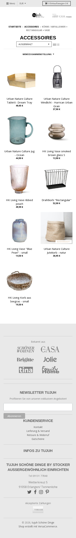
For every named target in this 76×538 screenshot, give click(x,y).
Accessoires (31, 26)
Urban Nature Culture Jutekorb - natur (57, 250)
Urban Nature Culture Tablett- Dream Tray (20, 100)
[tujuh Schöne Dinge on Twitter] (29, 492)
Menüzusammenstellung (37, 54)
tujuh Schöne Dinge (43, 522)
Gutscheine (38, 439)
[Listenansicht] (58, 44)
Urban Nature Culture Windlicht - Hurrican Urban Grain (56, 102)
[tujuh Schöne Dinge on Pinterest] (47, 492)
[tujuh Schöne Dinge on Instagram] (41, 492)
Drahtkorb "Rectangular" (56, 200)
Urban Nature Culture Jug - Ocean (19, 153)
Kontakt (38, 427)
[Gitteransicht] (54, 44)
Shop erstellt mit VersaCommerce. (38, 526)
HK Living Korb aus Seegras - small (19, 299)
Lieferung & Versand (38, 431)
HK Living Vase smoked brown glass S (56, 153)
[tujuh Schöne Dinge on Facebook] (35, 492)
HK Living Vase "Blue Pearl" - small (19, 250)
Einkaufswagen (58, 3)
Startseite (14, 26)
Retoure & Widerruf (38, 435)
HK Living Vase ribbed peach (19, 201)
